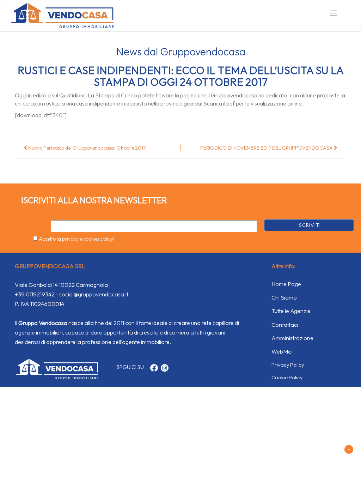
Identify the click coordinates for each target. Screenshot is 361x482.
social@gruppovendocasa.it (93, 294)
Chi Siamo (284, 297)
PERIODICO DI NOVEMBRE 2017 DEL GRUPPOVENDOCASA (267, 148)
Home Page (286, 284)
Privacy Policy (287, 364)
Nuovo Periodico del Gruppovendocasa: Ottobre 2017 (86, 148)
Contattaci (284, 324)
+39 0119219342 (35, 294)
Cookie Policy (286, 377)
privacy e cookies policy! (88, 239)
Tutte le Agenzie (291, 310)
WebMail (282, 351)
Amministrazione (292, 338)
